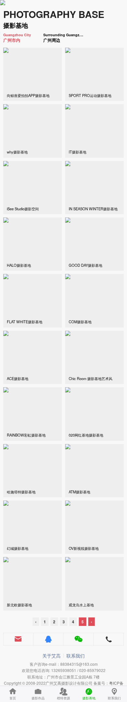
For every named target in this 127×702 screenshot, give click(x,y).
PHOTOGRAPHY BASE (53, 14)
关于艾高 (51, 655)
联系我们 (75, 655)
